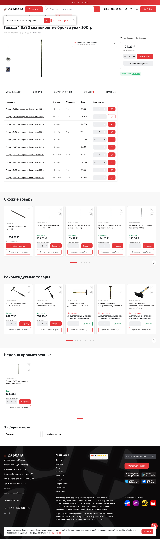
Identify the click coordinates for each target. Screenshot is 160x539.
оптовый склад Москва (14, 460)
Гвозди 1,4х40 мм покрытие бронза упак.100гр (25, 132)
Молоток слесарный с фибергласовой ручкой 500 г (110, 304)
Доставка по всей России (14, 493)
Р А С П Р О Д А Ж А (80, 2)
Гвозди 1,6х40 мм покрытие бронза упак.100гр (25, 147)
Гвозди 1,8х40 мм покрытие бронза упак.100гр (25, 170)
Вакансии (59, 472)
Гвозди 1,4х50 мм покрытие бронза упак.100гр (25, 139)
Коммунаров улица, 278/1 (15, 469)
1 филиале (136, 74)
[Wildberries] (136, 503)
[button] (154, 262)
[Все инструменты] (153, 503)
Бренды (59, 480)
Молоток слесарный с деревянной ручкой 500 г (77, 304)
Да (47, 20)
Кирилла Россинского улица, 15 (18, 474)
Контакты (7, 488)
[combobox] (69, 9)
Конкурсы (59, 464)
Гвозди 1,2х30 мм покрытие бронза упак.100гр (25, 109)
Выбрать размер (18, 246)
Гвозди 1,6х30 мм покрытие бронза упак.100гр (17, 382)
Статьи (58, 468)
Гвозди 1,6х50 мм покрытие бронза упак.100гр (25, 155)
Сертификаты (61, 488)
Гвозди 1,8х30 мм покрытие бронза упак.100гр (25, 162)
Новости (59, 460)
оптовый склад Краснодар (16, 464)
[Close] (73, 19)
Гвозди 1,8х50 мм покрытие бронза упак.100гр (25, 178)
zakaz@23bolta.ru (12, 500)
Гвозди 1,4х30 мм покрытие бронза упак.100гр (25, 124)
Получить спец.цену (138, 63)
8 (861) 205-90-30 (113, 9)
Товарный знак (62, 484)
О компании (60, 491)
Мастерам (60, 476)
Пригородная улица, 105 (15, 483)
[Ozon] (127, 503)
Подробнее (56, 533)
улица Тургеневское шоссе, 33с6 (19, 479)
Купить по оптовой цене (18, 252)
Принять (147, 531)
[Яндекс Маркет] (145, 503)
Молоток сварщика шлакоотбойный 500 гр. (46, 304)
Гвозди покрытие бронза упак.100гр (16, 228)
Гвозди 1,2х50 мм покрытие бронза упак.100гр (25, 117)
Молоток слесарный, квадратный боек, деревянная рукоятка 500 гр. (141, 305)
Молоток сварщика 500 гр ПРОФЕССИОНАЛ (16, 304)
